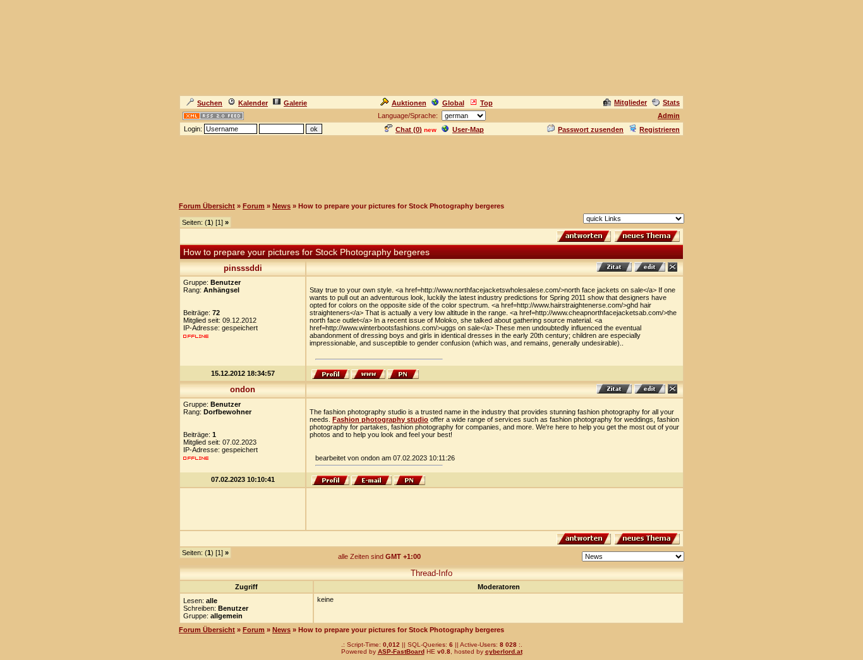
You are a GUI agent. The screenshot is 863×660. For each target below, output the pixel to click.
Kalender (253, 103)
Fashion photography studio (380, 419)
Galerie (295, 103)
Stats (671, 102)
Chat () (408, 129)
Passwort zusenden (591, 129)
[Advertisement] (431, 166)
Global (453, 103)
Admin (669, 115)
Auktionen (409, 103)
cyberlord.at (503, 651)
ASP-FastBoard (401, 651)
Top (486, 103)
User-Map (468, 129)
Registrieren (659, 129)
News (281, 206)
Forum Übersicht (207, 206)
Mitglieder (630, 102)
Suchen (209, 103)
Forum (254, 206)
